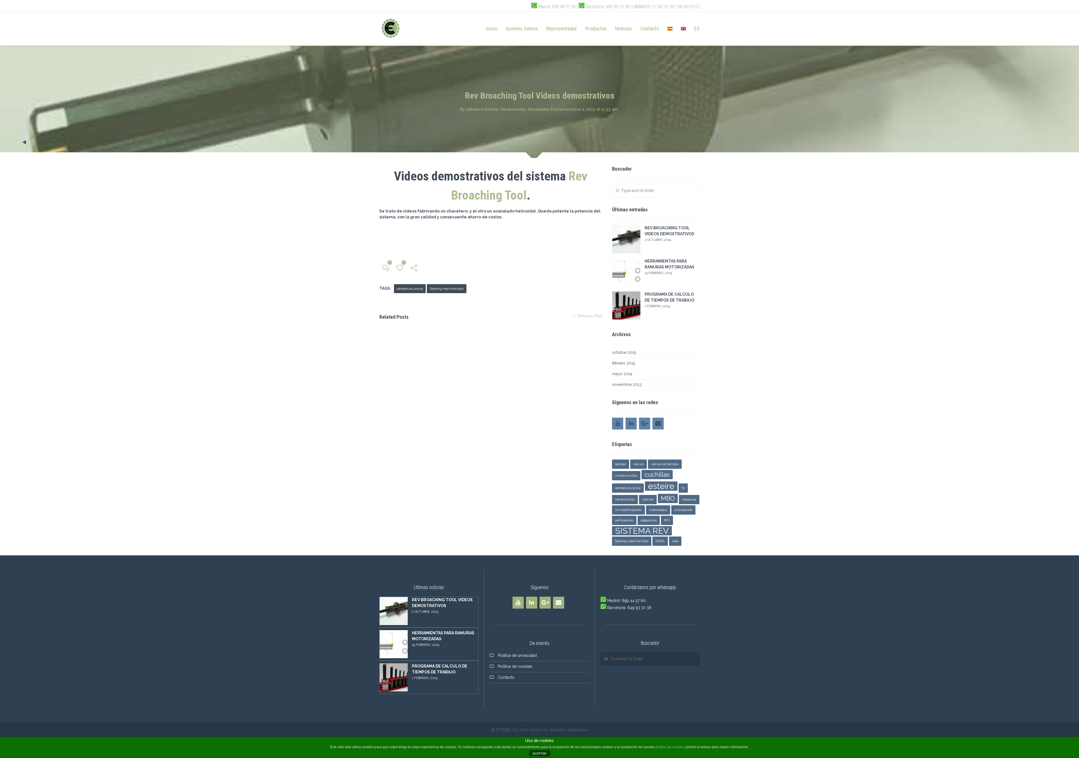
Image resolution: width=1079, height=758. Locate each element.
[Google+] (644, 423)
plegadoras (649, 520)
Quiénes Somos (522, 28)
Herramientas (513, 109)
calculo (638, 464)
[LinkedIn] (631, 423)
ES (697, 28)
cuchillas (657, 474)
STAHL (660, 541)
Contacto (649, 28)
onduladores (683, 510)
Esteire (491, 109)
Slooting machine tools (447, 289)
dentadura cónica (410, 289)
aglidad (620, 464)
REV (667, 520)
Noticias (623, 28)
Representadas (561, 28)
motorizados (658, 510)
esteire (473, 109)
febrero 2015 (623, 363)
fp (683, 488)
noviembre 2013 (626, 384)
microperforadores (628, 510)
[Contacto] (658, 423)
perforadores (624, 520)
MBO (668, 498)
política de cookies (670, 747)
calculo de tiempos (665, 464)
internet (648, 499)
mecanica (689, 499)
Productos (596, 28)
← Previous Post (587, 316)
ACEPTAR (539, 753)
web (675, 541)
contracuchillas (626, 475)
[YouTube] (617, 423)
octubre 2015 (624, 352)
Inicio (491, 28)
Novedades (539, 109)
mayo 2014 (622, 374)
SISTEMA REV (642, 530)
